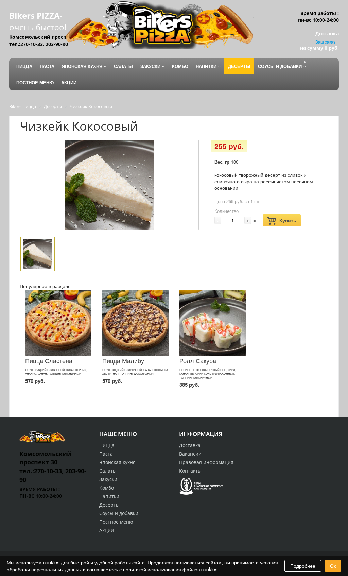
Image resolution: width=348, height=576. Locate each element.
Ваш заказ (325, 42)
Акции (106, 530)
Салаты (108, 471)
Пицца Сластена (48, 360)
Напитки (109, 496)
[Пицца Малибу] (135, 323)
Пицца (107, 445)
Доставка (190, 445)
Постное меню (116, 522)
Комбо (106, 488)
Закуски (108, 479)
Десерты (109, 505)
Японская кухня (117, 462)
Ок (333, 565)
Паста (106, 454)
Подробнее (302, 565)
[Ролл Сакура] (212, 323)
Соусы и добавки (118, 513)
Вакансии (190, 454)
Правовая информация (206, 462)
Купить (287, 220)
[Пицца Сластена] (58, 323)
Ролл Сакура (197, 360)
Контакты (190, 471)
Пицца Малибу (123, 360)
